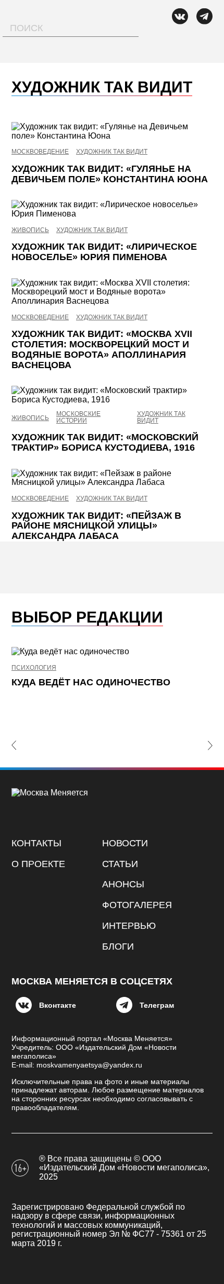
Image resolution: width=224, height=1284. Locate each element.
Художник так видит (111, 151)
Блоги (118, 946)
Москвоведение (40, 151)
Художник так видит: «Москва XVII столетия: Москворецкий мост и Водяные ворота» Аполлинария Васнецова (101, 349)
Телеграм (157, 1005)
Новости (125, 843)
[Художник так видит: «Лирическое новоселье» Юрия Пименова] (112, 209)
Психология (33, 668)
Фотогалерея (137, 905)
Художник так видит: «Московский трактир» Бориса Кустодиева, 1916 (104, 442)
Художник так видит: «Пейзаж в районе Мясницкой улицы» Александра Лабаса (96, 526)
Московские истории (78, 417)
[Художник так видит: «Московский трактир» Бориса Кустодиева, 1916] (112, 395)
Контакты (36, 843)
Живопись (30, 230)
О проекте (38, 864)
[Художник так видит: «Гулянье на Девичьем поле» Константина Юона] (112, 131)
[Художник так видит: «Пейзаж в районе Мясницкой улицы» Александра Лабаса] (112, 478)
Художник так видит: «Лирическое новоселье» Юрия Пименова (104, 251)
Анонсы (123, 884)
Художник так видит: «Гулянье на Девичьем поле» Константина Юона (109, 174)
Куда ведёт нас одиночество (90, 682)
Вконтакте (57, 1005)
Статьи (120, 864)
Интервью (129, 926)
